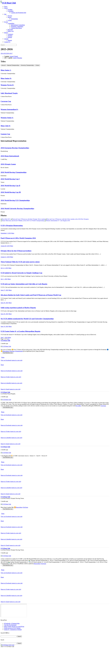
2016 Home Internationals (10, 156)
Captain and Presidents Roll (18, 12)
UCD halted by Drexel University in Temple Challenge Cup (21, 273)
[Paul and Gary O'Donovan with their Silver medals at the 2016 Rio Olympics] (67, 219)
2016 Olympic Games (8, 164)
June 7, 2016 (4, 337)
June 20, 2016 (4, 302)
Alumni (6, 39)
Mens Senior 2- (6, 70)
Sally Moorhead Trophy (9, 93)
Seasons (10, 37)
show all (3, 65)
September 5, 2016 (6, 233)
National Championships (13, 65)
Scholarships (14, 19)
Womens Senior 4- (7, 118)
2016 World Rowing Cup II (10, 185)
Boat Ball (10, 29)
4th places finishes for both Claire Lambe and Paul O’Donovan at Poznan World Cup (31, 295)
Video (2, 357)
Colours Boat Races (16, 28)
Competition (11, 23)
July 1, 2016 (4, 279)
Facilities (10, 9)
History (6, 32)
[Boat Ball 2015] (6, 219)
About (6, 8)
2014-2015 (4, 53)
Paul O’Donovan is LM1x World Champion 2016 (18, 238)
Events (6, 22)
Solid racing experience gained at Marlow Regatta (18, 308)
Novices (10, 15)
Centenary (10, 34)
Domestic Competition (17, 26)
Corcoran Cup (6, 101)
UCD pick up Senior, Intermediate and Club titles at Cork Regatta (24, 284)
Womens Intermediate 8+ (9, 109)
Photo (2, 412)
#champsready (19, 351)
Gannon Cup (5, 134)
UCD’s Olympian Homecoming (12, 225)
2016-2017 (10, 53)
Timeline (10, 35)
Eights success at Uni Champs (12, 628)
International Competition (18, 25)
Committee (10, 11)
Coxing (10, 20)
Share (2, 364)
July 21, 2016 (4, 268)
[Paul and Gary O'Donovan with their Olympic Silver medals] (28, 219)
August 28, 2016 (5, 246)
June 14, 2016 (4, 326)
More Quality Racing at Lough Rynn (14, 626)
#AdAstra (12, 351)
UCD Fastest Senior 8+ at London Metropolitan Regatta (20, 331)
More (12, 233)
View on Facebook (11, 360)
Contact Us (7, 42)
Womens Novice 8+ (7, 85)
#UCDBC (78, 405)
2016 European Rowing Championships (15, 148)
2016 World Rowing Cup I (10, 179)
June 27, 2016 (4, 290)
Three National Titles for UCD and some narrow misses (20, 262)
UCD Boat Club (5, 340)
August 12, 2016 (5, 257)
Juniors (9, 17)
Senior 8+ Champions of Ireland (13, 629)
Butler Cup (11, 31)
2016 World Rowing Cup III (11, 192)
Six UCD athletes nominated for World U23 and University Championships (27, 319)
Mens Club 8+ (6, 126)
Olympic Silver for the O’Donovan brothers (16, 251)
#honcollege (5, 351)
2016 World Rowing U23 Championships (15, 200)
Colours (37, 65)
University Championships (27, 65)
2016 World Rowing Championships (13, 172)
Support (10, 40)
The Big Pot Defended (10, 625)
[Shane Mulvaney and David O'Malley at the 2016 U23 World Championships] (23, 220)
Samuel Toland (14, 56)
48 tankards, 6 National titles (12, 623)
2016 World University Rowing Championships (17, 208)
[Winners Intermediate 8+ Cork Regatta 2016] (57, 220)
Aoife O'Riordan (17, 58)
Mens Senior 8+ (6, 78)
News (5, 6)
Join (5, 14)
